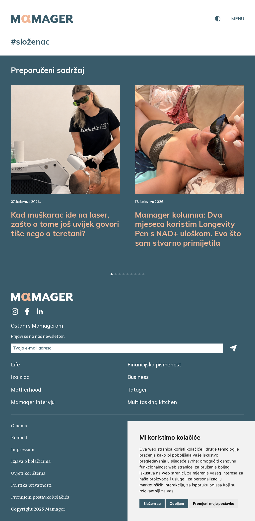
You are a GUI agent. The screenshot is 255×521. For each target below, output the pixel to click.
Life (15, 364)
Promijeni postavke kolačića (40, 497)
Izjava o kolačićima (31, 461)
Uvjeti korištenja (28, 473)
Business (138, 377)
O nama (19, 425)
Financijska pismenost (154, 364)
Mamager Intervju (33, 402)
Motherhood (26, 389)
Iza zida (20, 377)
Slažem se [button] (152, 503)
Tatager (137, 389)
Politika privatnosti (31, 485)
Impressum (22, 449)
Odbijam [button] (177, 503)
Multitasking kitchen (152, 402)
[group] (65, 166)
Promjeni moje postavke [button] (213, 503)
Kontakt (19, 437)
